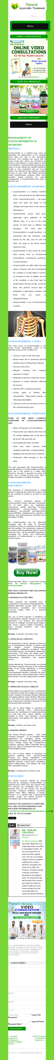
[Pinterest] (14, 844)
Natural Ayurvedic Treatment (31, 1053)
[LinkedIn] (18, 841)
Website (11, 1010)
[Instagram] (11, 844)
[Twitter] (11, 841)
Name (11, 993)
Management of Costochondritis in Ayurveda (25, 950)
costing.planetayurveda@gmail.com (29, 811)
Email (10, 1002)
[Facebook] (14, 841)
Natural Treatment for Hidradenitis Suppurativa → (39, 1038)
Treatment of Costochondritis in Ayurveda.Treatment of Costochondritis (23, 953)
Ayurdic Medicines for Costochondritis (26, 945)
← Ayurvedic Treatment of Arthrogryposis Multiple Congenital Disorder (15, 1040)
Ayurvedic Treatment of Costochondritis (22, 947)
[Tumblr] (18, 844)
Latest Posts (25, 825)
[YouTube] (14, 847)
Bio (13, 825)
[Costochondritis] (27, 572)
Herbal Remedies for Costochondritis (25, 948)
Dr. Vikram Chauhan (29, 831)
